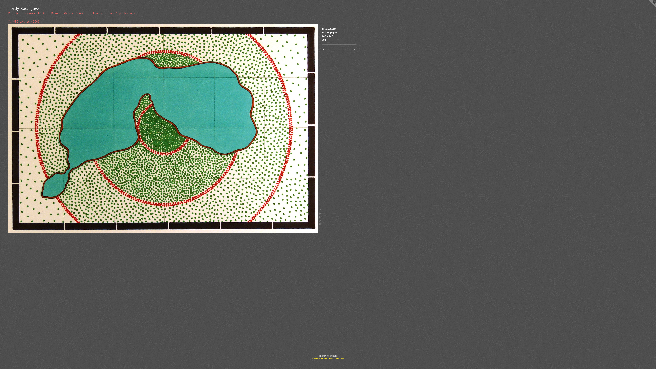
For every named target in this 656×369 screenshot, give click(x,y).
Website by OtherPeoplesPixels (328, 358)
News (110, 13)
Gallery (69, 13)
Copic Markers (125, 13)
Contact (81, 13)
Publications (96, 13)
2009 (36, 21)
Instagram (29, 13)
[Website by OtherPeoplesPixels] (649, 7)
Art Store (43, 13)
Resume (56, 13)
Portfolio (14, 13)
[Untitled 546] (163, 128)
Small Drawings (19, 21)
